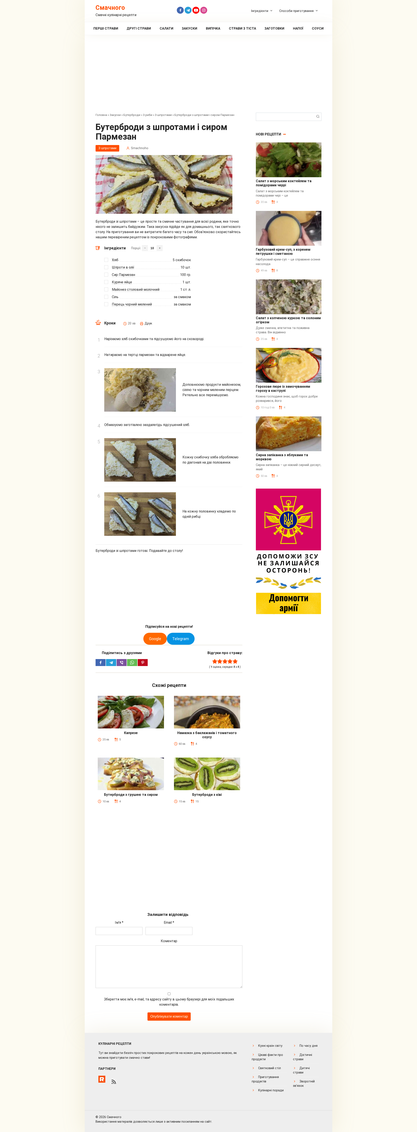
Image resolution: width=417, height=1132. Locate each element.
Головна (101, 115)
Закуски (189, 28)
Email (169, 922)
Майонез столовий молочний (135, 289)
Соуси (318, 28)
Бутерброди (131, 115)
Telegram (180, 638)
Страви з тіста (242, 28)
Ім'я (119, 922)
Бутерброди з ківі (207, 795)
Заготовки (274, 28)
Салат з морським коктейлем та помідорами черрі (283, 183)
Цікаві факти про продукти (267, 1057)
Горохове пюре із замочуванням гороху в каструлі (283, 388)
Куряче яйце (122, 282)
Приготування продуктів (265, 1079)
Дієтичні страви (302, 1057)
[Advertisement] (208, 77)
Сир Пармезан (123, 275)
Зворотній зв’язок (304, 1084)
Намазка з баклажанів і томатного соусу (207, 735)
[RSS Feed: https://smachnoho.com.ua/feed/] (114, 1082)
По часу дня (309, 1046)
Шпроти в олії (123, 267)
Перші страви (105, 28)
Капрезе (131, 733)
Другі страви (139, 28)
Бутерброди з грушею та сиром (131, 795)
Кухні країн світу (270, 1046)
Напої (298, 28)
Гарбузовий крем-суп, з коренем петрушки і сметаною (283, 251)
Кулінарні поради (271, 1090)
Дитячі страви (301, 1070)
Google (155, 638)
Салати (166, 28)
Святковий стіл (269, 1068)
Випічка (213, 28)
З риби (147, 115)
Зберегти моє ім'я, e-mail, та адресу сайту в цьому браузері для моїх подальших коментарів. (169, 1002)
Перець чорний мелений (132, 304)
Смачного (110, 7)
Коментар (169, 941)
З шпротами (163, 115)
